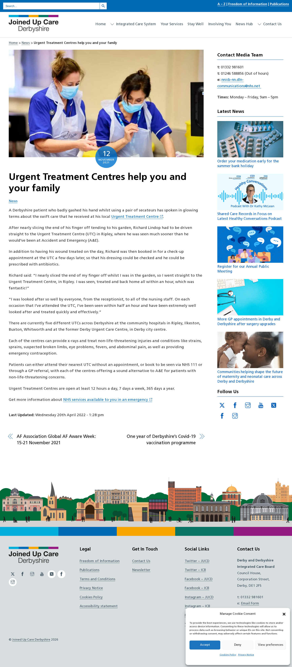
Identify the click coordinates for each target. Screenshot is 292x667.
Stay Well (196, 24)
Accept (205, 645)
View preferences (270, 645)
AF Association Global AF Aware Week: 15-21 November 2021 (56, 439)
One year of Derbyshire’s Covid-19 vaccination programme (161, 439)
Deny (237, 645)
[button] (284, 614)
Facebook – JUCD (199, 579)
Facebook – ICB (197, 588)
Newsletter (141, 570)
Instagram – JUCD (199, 597)
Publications (279, 4)
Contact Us (271, 24)
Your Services (172, 24)
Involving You (219, 24)
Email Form (250, 603)
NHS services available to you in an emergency (105, 400)
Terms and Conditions (97, 579)
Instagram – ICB (197, 606)
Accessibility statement (99, 606)
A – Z (221, 4)
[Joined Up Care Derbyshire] (33, 30)
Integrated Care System (135, 24)
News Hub (244, 24)
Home (100, 24)
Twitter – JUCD (197, 561)
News (26, 43)
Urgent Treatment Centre (135, 217)
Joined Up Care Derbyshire (31, 639)
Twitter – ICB (195, 570)
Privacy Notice (246, 655)
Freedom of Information (247, 4)
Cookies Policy (228, 655)
